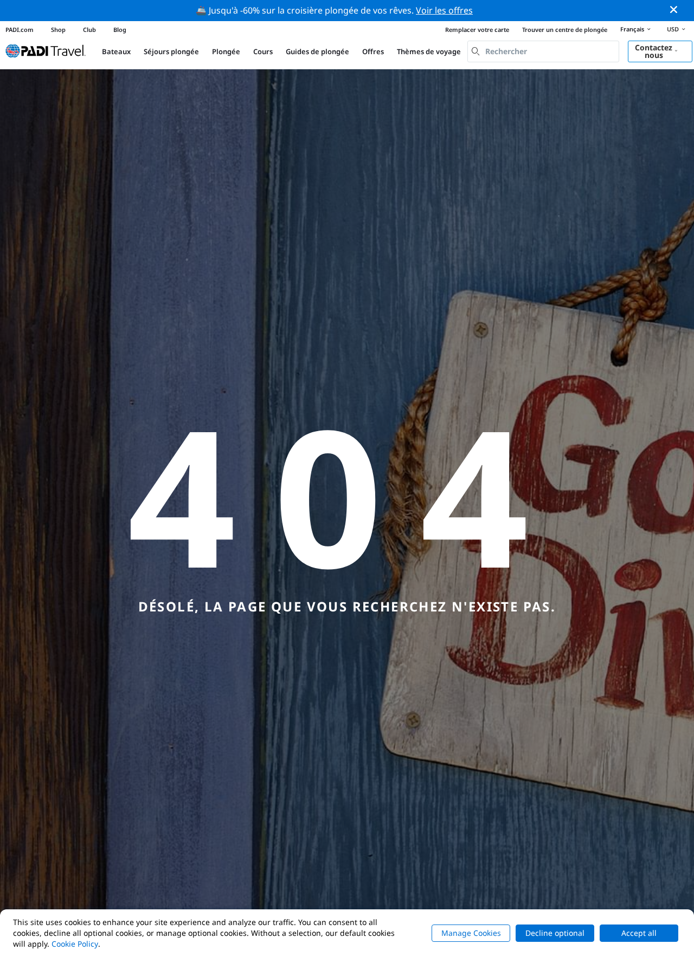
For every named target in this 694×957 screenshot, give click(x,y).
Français (632, 29)
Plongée (226, 51)
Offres (373, 51)
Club (89, 29)
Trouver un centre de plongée (564, 29)
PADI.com (19, 29)
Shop (58, 29)
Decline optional (554, 933)
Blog (119, 29)
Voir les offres (444, 10)
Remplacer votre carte (477, 29)
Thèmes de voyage (429, 51)
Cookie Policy (75, 944)
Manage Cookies (471, 933)
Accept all (639, 933)
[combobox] (543, 51)
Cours (263, 51)
